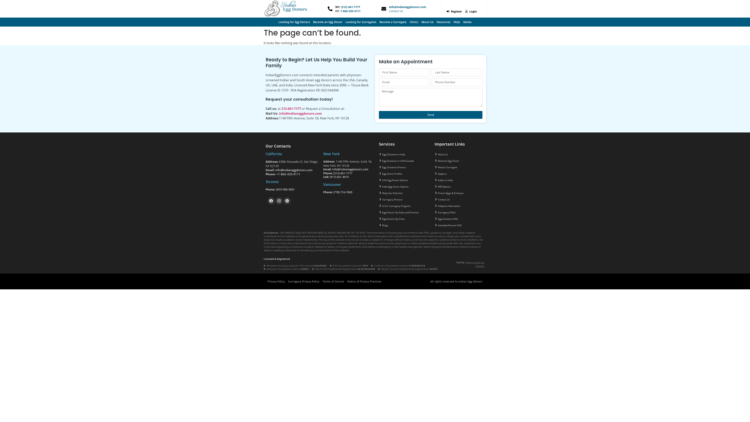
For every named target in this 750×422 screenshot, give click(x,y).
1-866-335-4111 (350, 11)
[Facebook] (271, 200)
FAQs (457, 22)
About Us (427, 22)
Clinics (414, 22)
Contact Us (396, 11)
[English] (459, 6)
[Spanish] (469, 6)
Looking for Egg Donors (294, 22)
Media (467, 22)
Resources (443, 22)
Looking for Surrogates (361, 22)
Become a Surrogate (392, 22)
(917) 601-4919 (339, 177)
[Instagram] (279, 200)
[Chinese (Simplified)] (454, 6)
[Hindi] (464, 6)
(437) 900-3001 (285, 189)
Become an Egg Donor (327, 22)
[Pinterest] (287, 200)
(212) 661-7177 (350, 7)
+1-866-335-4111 (288, 174)
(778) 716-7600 (342, 192)
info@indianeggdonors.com (407, 7)
